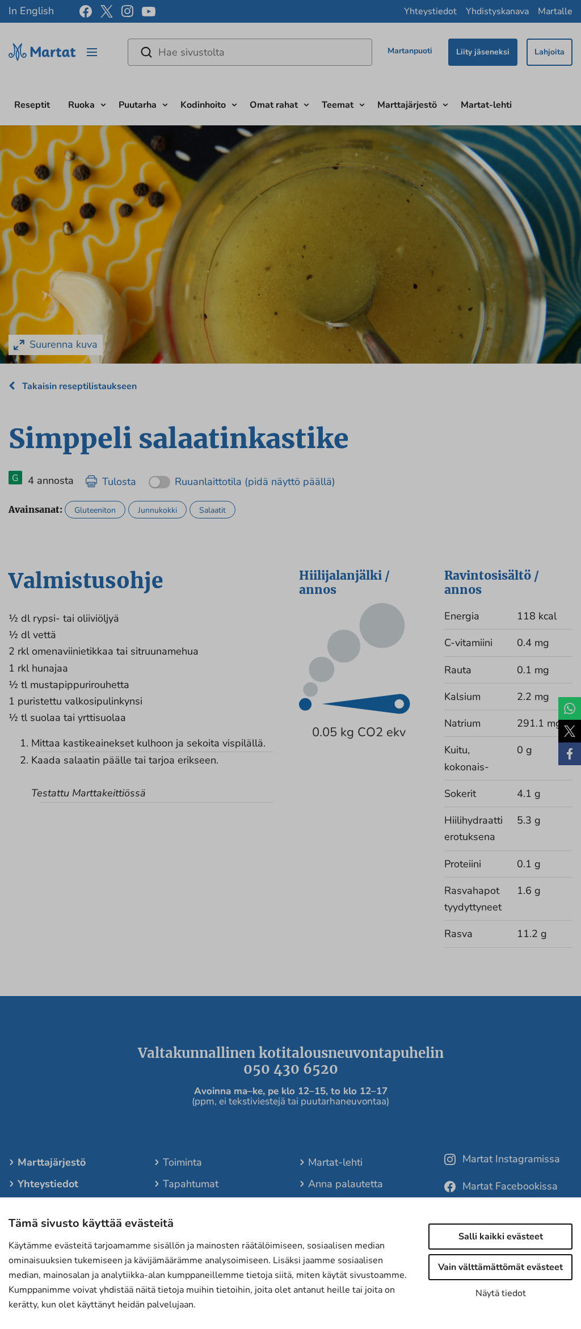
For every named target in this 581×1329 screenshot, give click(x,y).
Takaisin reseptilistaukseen (78, 386)
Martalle (555, 11)
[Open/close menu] (92, 52)
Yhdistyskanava (497, 11)
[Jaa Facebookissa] (569, 753)
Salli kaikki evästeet (500, 1236)
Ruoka (81, 105)
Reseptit (32, 105)
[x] (106, 11)
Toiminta (182, 1162)
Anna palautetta (345, 1184)
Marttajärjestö (407, 105)
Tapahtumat (190, 1184)
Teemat (337, 105)
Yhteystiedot (430, 11)
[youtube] (148, 11)
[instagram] (127, 11)
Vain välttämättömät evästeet (500, 1267)
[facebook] (85, 11)
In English (31, 11)
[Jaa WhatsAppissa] (569, 708)
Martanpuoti (410, 50)
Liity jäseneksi (483, 52)
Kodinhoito (203, 105)
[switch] (242, 478)
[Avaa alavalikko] (103, 103)
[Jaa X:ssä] (569, 731)
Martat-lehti (486, 105)
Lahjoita (549, 52)
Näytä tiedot (500, 1293)
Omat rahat (274, 105)
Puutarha (138, 105)
